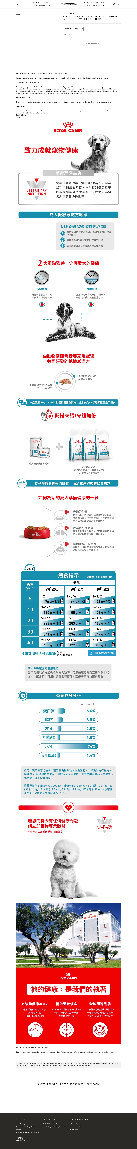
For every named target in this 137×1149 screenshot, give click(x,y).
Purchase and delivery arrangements (27, 1132)
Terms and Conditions (76, 1127)
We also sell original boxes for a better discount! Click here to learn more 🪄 (42, 73)
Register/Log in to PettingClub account (55, 1127)
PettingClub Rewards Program (52, 1124)
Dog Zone (47, 2)
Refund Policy (74, 1124)
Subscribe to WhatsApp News (25, 1127)
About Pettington (21, 1124)
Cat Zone (36, 2)
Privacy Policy (74, 1129)
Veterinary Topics (95, 5)
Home (18, 14)
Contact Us (19, 1129)
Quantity (67, 34)
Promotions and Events (95, 2)
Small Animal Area (42, 5)
